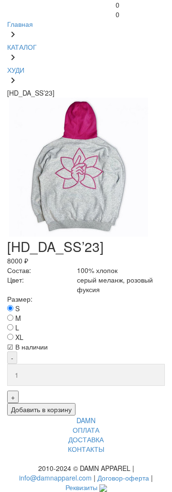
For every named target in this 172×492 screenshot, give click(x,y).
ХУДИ (15, 70)
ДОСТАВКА (86, 439)
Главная (20, 24)
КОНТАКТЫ (86, 449)
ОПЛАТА (86, 430)
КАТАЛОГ (22, 47)
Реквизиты (81, 487)
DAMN (86, 420)
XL (19, 337)
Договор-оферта (123, 477)
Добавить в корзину (41, 409)
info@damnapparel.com (55, 477)
